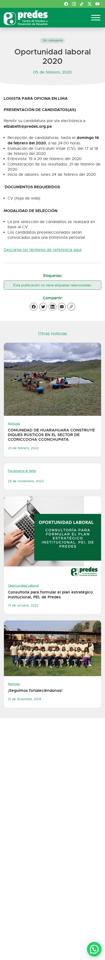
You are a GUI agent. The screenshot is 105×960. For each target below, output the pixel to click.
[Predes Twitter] (90, 4)
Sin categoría (53, 40)
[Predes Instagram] (74, 4)
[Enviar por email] (62, 307)
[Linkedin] (52, 307)
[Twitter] (43, 307)
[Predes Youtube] (97, 4)
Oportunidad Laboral (23, 586)
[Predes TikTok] (82, 4)
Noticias (14, 424)
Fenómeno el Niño (22, 471)
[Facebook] (34, 307)
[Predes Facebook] (66, 4)
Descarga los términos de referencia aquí (42, 249)
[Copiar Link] (71, 307)
